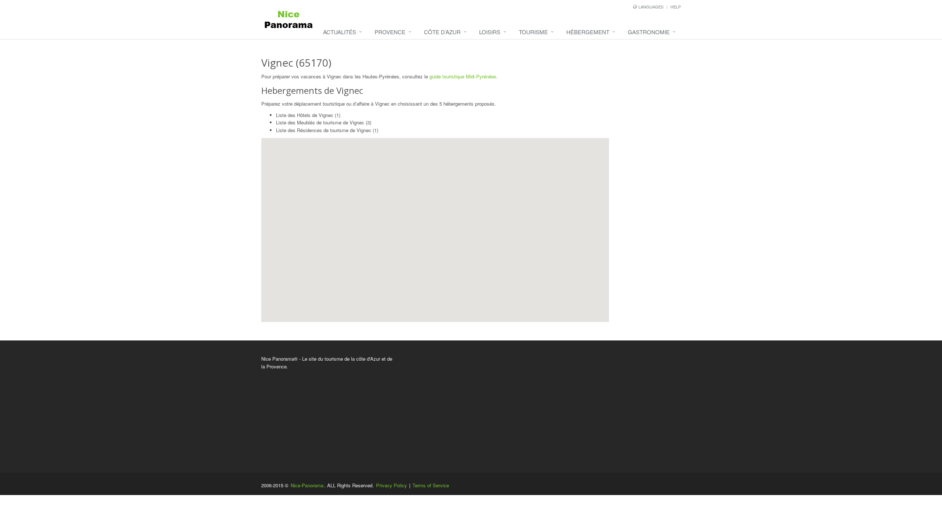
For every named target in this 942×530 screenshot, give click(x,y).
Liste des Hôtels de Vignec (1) (308, 115)
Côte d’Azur (442, 32)
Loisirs (489, 32)
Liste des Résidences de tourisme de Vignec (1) (327, 130)
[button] (441, 228)
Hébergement (587, 32)
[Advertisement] (543, 406)
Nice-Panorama (307, 485)
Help (675, 7)
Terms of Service (430, 485)
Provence (390, 32)
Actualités (339, 32)
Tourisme (533, 32)
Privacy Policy (391, 485)
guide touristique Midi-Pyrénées (462, 76)
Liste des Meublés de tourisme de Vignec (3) (323, 122)
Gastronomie (649, 32)
